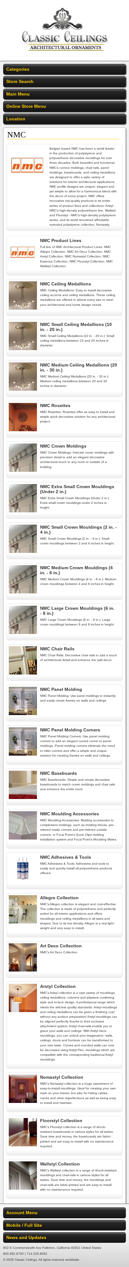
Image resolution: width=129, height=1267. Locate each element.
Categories (17, 69)
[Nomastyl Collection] (23, 1101)
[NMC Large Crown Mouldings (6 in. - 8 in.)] (23, 632)
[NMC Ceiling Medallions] (23, 308)
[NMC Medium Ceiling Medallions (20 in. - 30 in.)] (23, 389)
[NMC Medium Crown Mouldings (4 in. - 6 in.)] (23, 591)
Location (15, 118)
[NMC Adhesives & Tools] (23, 881)
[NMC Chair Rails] (23, 672)
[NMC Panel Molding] (23, 713)
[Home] (64, 56)
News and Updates (26, 1237)
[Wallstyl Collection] (23, 1188)
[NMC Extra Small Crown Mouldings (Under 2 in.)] (23, 510)
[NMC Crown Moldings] (23, 470)
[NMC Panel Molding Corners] (23, 754)
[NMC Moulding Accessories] (23, 837)
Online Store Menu (26, 106)
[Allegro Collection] (23, 921)
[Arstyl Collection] (23, 1010)
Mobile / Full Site (24, 1225)
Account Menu (22, 1212)
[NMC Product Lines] (23, 264)
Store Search (20, 81)
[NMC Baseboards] (23, 797)
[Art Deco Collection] (23, 969)
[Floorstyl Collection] (23, 1144)
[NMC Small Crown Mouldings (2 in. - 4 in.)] (23, 551)
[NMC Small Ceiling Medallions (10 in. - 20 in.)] (23, 348)
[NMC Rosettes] (23, 429)
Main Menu (18, 93)
